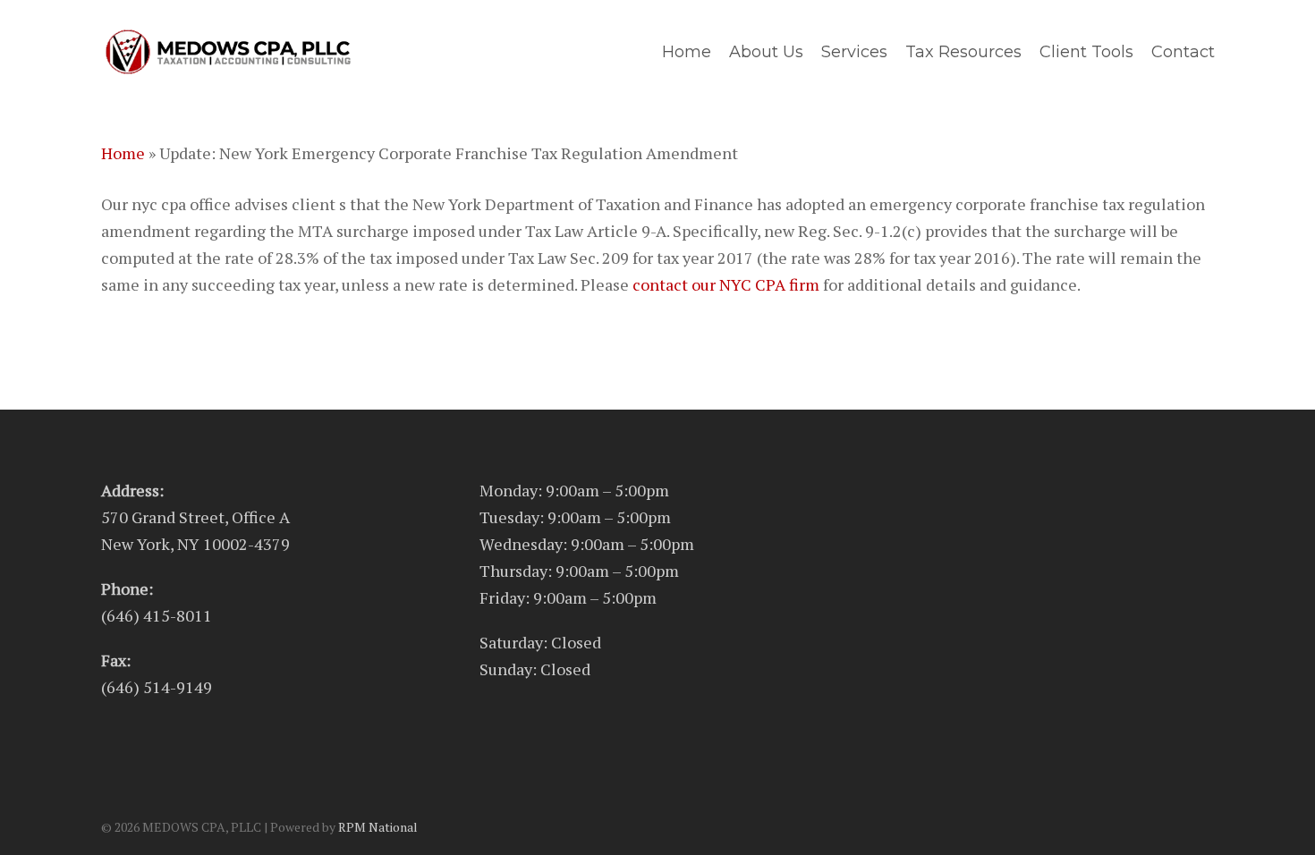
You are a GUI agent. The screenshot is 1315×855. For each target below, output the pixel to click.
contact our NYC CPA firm (725, 284)
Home (123, 153)
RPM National (378, 826)
